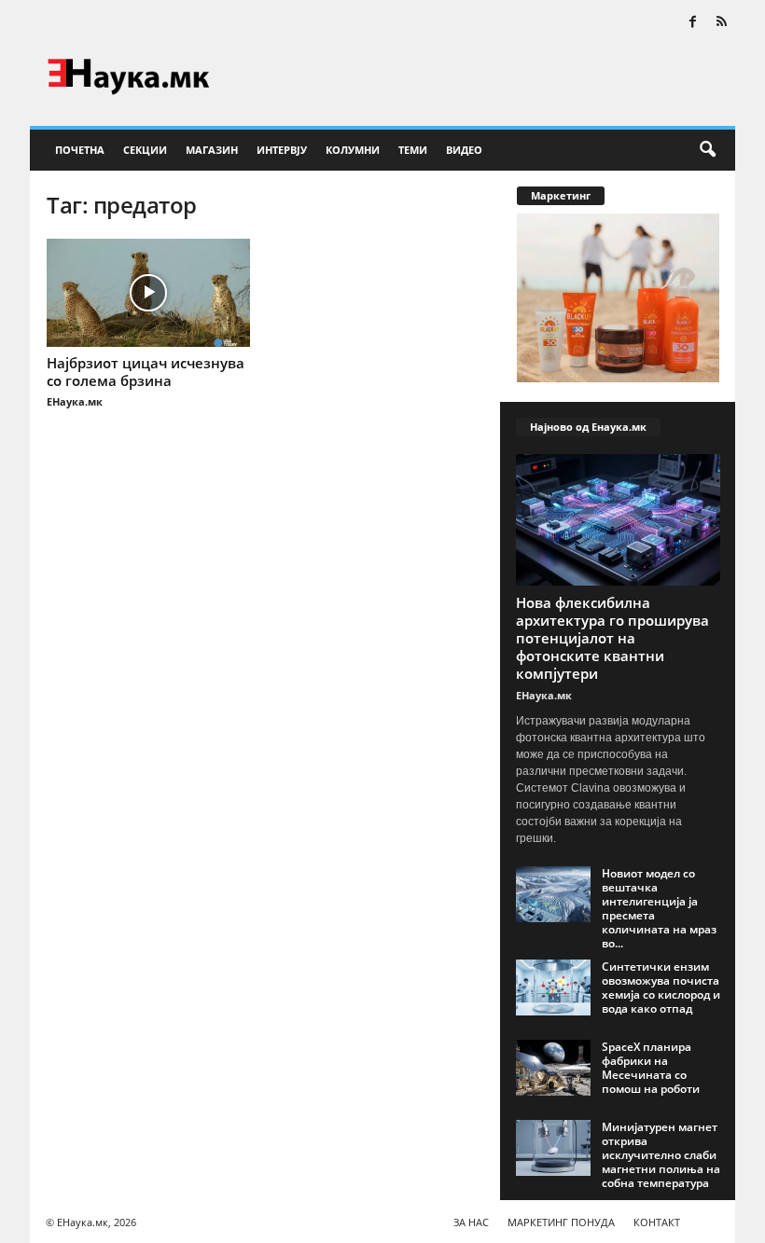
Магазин (212, 150)
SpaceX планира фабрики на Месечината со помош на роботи (651, 1068)
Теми (412, 150)
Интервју (282, 150)
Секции (145, 150)
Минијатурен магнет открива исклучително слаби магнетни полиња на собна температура (661, 1155)
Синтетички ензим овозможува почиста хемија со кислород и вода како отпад (661, 987)
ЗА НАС (471, 1222)
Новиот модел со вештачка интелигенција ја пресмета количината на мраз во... (659, 908)
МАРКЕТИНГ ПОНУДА (561, 1222)
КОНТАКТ (656, 1222)
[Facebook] (692, 22)
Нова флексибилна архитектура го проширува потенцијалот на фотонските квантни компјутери (612, 638)
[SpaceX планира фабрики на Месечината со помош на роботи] (553, 1068)
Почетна (79, 150)
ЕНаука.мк (75, 401)
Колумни (353, 150)
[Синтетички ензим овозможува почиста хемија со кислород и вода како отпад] (553, 987)
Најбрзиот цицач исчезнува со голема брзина (145, 371)
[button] (707, 150)
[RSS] (721, 22)
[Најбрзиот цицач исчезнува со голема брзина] (148, 293)
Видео (464, 150)
